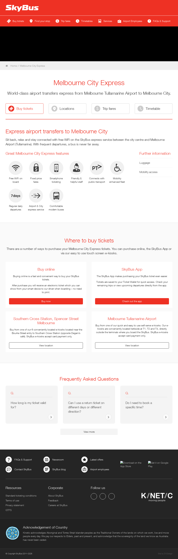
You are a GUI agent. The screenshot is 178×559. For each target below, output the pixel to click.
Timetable (153, 109)
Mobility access (148, 172)
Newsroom (58, 459)
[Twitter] (103, 496)
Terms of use (12, 500)
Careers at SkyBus (57, 505)
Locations (67, 109)
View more (89, 431)
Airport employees (99, 469)
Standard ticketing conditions (21, 495)
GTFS (9, 510)
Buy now (46, 301)
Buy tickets (25, 109)
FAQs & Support (23, 459)
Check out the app (132, 301)
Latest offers (96, 459)
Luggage (144, 162)
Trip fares (109, 109)
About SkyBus (55, 495)
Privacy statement (15, 505)
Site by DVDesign (165, 553)
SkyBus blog (59, 469)
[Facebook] (94, 496)
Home (13, 65)
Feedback (53, 500)
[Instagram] (111, 496)
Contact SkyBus (22, 469)
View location (46, 345)
